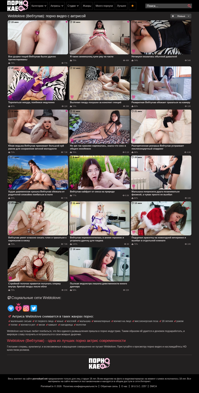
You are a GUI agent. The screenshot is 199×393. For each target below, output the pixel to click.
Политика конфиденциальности (80, 386)
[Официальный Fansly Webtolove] (11, 308)
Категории (37, 6)
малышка (85, 321)
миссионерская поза (146, 321)
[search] (189, 6)
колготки (81, 324)
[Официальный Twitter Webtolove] (33, 308)
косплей (71, 321)
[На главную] (99, 368)
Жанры (87, 6)
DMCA (153, 386)
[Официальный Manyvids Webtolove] (18, 307)
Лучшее (121, 6)
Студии (71, 6)
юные (60, 321)
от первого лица (44, 321)
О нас (124, 386)
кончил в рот (28, 324)
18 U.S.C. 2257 (138, 386)
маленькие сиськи (21, 321)
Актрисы (55, 6)
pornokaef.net (40, 378)
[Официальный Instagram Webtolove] (26, 308)
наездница (66, 324)
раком (179, 321)
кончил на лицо (122, 321)
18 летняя (167, 321)
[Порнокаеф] (18, 6)
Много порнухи (104, 6)
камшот (52, 324)
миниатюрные (102, 321)
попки (14, 324)
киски (42, 324)
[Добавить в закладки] (132, 6)
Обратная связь (109, 386)
